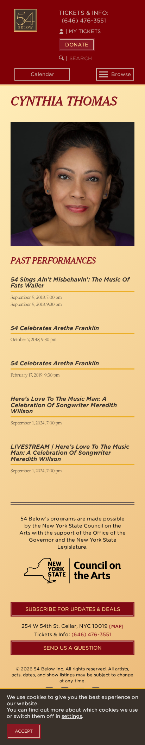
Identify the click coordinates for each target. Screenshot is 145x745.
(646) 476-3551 (84, 20)
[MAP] (116, 626)
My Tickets (83, 31)
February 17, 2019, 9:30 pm (35, 375)
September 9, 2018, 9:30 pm (36, 304)
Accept (24, 731)
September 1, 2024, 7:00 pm (36, 422)
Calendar (42, 74)
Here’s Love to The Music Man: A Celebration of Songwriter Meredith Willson (64, 405)
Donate (76, 45)
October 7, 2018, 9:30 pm (33, 339)
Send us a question (72, 648)
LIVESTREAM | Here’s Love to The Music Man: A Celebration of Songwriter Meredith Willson (70, 452)
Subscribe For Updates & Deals (72, 609)
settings (72, 716)
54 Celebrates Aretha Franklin (55, 328)
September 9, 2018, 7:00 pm (36, 297)
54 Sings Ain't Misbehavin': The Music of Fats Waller (70, 282)
